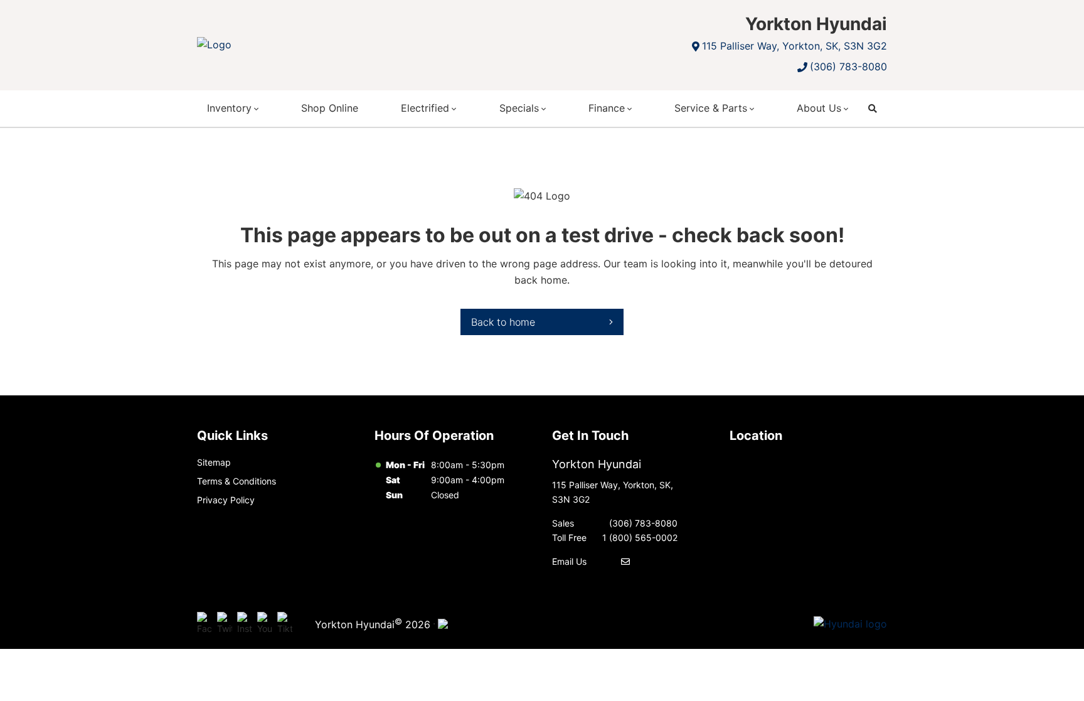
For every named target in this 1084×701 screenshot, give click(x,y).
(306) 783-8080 (848, 66)
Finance (606, 108)
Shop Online (329, 108)
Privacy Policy (226, 500)
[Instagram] (244, 623)
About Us (819, 108)
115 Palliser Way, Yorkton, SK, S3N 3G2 (794, 46)
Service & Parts (710, 108)
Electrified (425, 108)
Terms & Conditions (236, 481)
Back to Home (503, 322)
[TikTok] (284, 623)
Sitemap (214, 462)
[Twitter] (224, 623)
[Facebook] (204, 623)
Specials (519, 108)
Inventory (229, 108)
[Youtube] (264, 623)
